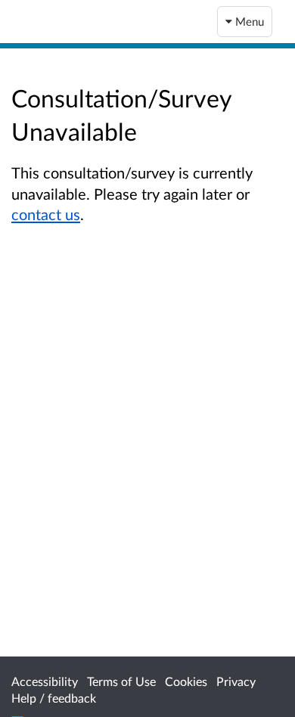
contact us (45, 214)
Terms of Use (121, 681)
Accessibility (44, 681)
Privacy (236, 681)
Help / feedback (53, 698)
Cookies (186, 681)
